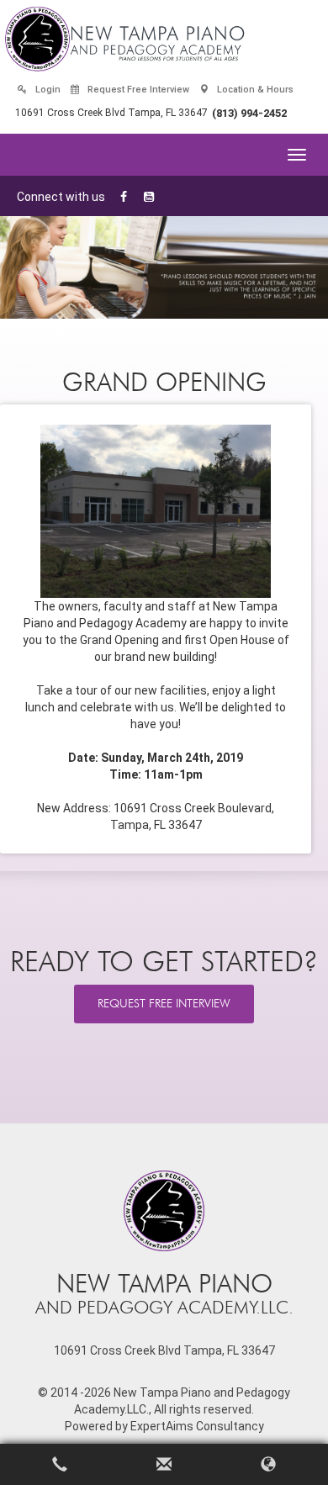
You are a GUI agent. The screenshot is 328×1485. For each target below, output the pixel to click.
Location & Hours (254, 89)
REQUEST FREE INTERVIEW (164, 1003)
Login (47, 89)
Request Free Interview (137, 89)
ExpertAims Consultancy (197, 1426)
